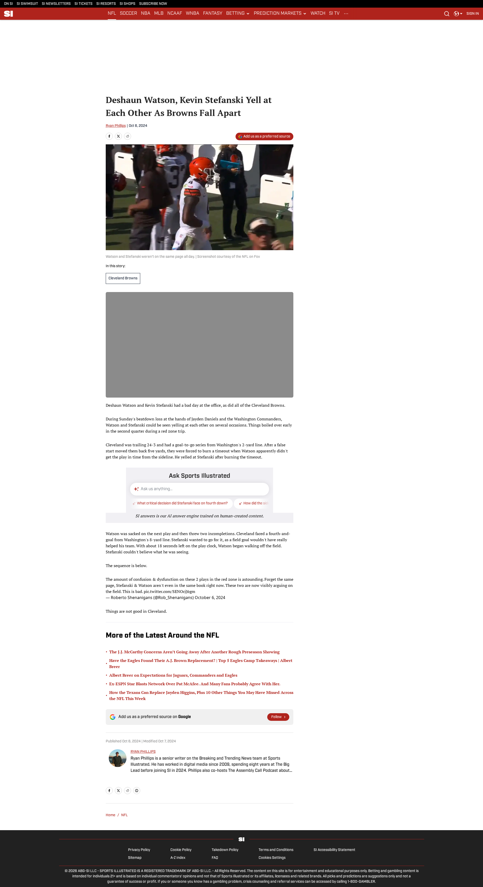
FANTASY (212, 13)
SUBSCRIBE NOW (153, 4)
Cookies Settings (272, 858)
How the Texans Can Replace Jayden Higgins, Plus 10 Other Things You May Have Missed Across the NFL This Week (201, 695)
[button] (238, 14)
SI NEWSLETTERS (56, 4)
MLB (159, 13)
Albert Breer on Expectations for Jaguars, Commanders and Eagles (173, 675)
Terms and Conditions (276, 850)
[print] (136, 790)
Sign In (473, 14)
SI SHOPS (127, 4)
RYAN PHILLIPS (143, 752)
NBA (145, 13)
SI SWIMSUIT (27, 4)
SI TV (334, 13)
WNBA (192, 13)
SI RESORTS (106, 4)
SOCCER (128, 13)
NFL (112, 13)
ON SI (8, 4)
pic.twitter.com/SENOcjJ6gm (169, 591)
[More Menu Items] (346, 13)
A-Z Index (177, 858)
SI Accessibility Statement (334, 850)
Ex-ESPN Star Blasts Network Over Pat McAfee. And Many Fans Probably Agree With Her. (194, 684)
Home (110, 815)
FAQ (215, 858)
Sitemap (134, 858)
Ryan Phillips (116, 126)
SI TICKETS (84, 4)
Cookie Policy (180, 850)
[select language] (458, 13)
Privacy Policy (139, 850)
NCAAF (174, 13)
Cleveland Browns (123, 278)
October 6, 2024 (210, 597)
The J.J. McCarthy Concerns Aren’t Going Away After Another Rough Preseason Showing (194, 652)
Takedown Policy (225, 850)
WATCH (318, 13)
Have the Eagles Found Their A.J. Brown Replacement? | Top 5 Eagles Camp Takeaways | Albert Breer (200, 663)
